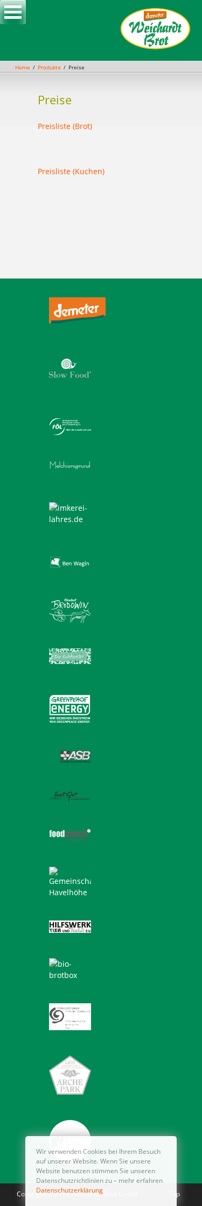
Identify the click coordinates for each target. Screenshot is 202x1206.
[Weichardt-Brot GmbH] (155, 47)
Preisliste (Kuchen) (71, 171)
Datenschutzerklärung (69, 1190)
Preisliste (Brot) (65, 126)
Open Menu (13, 12)
